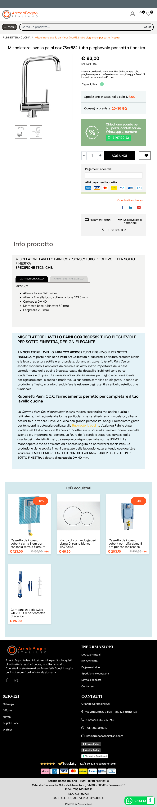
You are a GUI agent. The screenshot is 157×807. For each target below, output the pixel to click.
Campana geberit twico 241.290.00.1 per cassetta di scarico (28, 613)
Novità (7, 717)
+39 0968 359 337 (97, 720)
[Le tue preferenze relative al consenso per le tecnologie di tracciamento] (150, 800)
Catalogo (8, 704)
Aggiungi (119, 156)
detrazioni (130, 223)
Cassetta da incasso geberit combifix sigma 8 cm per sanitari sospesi (125, 544)
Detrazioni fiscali (91, 655)
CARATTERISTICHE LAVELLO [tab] (68, 278)
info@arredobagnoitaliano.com (104, 736)
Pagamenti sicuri (99, 220)
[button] (148, 27)
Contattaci (87, 686)
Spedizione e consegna (95, 674)
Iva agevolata (131, 220)
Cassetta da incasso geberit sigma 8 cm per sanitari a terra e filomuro (28, 544)
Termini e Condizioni (96, 756)
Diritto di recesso (91, 680)
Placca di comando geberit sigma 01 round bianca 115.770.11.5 (78, 544)
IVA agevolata (89, 661)
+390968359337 (96, 728)
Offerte (7, 711)
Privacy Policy (92, 744)
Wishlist (7, 730)
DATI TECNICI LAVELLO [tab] (32, 278)
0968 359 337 (116, 230)
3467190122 (120, 138)
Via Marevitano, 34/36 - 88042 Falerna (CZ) (111, 712)
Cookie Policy (92, 750)
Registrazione (11, 723)
